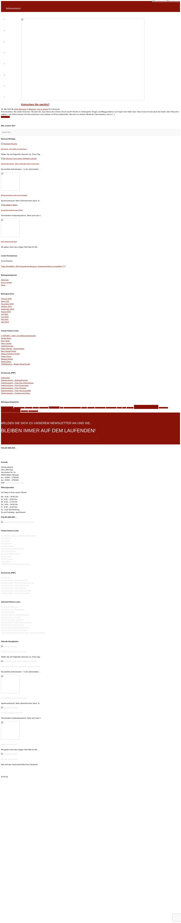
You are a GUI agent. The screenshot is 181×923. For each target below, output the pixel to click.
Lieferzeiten (5, 378)
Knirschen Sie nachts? (35, 104)
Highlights (10, 19)
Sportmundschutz (111, 407)
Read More (5, 117)
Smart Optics (6, 362)
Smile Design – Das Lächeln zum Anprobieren (14, 149)
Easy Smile (5, 341)
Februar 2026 (6, 299)
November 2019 (7, 304)
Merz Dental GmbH (8, 351)
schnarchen (91, 407)
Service (9, 41)
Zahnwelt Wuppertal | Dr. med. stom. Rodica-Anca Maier (23, 633)
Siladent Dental (7, 359)
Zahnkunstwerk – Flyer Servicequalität (16, 391)
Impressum (11, 97)
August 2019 (6, 312)
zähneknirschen (33, 411)
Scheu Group (6, 356)
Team (8, 64)
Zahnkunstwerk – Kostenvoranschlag (15, 393)
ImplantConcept (7, 346)
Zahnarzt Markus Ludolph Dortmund (15, 615)
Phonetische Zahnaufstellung (9, 759)
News (3, 285)
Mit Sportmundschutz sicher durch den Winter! (14, 195)
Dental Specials (13, 30)
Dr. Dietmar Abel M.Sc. (10, 607)
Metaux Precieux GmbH (10, 354)
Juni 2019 (5, 317)
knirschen (36, 407)
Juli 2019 (4, 314)
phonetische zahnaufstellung (72, 407)
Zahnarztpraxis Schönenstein (12, 625)
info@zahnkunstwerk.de (14, 483)
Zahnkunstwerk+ (13, 8)
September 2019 (7, 309)
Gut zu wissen (42, 109)
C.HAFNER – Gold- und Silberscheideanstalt (18, 336)
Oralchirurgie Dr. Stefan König (12, 609)
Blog (8, 75)
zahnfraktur (130, 407)
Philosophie (11, 52)
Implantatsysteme (19, 407)
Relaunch (84, 407)
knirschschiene (43, 407)
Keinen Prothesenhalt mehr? (9, 241)
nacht (61, 407)
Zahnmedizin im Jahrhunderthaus (14, 630)
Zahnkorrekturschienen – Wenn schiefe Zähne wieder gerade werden (20, 163)
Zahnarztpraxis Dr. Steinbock (12, 620)
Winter (124, 407)
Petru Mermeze (20, 109)
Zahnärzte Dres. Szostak (10, 617)
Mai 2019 (4, 319)
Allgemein (32, 109)
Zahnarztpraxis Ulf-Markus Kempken (15, 627)
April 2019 (5, 322)
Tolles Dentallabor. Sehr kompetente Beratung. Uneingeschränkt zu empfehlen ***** (33, 266)
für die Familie (7, 407)
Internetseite (28, 407)
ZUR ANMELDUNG (90, 438)
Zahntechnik (10, 410)
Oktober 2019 (6, 306)
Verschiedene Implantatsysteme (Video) (12, 210)
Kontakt (9, 86)
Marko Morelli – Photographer (12, 349)
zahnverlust (24, 411)
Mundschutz (54, 407)
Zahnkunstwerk (146, 407)
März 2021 (5, 301)
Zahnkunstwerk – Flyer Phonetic (13, 388)
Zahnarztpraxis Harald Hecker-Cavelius (16, 622)
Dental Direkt (6, 338)
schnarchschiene (100, 407)
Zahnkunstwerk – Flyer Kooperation (15, 385)
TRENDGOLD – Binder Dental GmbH (15, 364)
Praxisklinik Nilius (7, 612)
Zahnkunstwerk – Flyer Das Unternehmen (17, 383)
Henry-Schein (6, 343)
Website (119, 407)
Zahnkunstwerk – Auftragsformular (14, 380)
